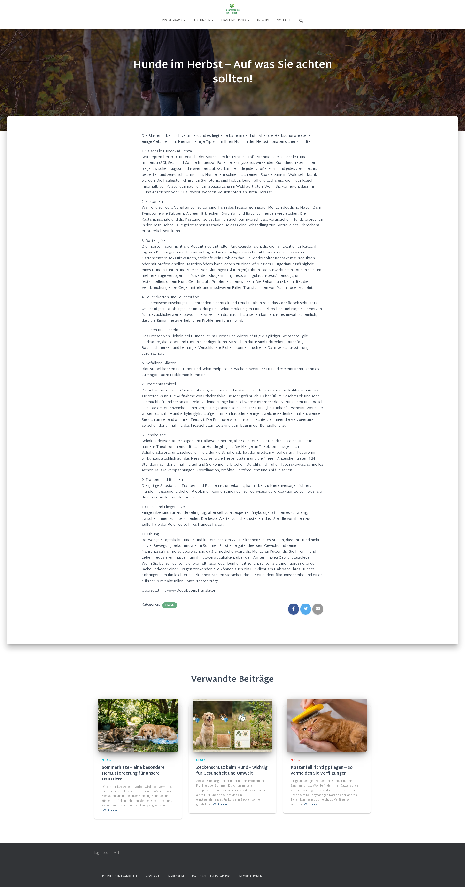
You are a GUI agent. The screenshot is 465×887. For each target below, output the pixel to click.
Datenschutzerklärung (211, 876)
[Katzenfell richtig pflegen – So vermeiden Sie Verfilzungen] (327, 725)
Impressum (176, 876)
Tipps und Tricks (234, 20)
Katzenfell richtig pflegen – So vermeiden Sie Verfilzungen (322, 770)
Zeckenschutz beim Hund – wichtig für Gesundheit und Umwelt (232, 770)
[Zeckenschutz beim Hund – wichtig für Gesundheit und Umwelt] (232, 725)
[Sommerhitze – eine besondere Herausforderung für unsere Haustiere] (138, 725)
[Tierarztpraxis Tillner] (232, 8)
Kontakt (152, 876)
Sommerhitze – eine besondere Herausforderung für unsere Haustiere (133, 773)
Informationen (250, 876)
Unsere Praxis (172, 20)
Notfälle (284, 20)
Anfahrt (263, 20)
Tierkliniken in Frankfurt (117, 876)
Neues (169, 605)
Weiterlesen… (112, 810)
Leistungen (202, 20)
